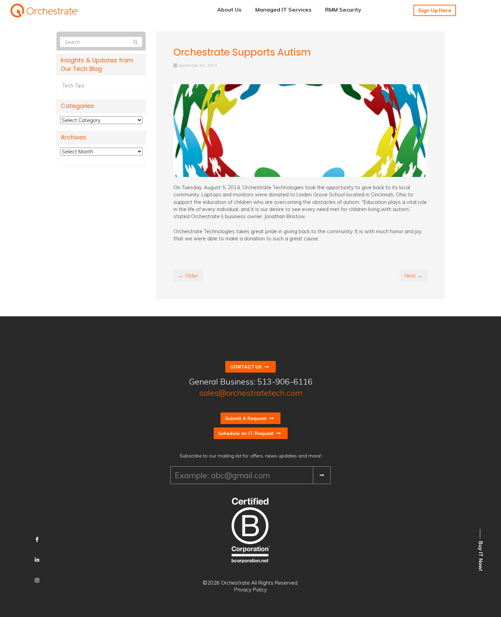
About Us (229, 9)
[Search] (135, 42)
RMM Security (343, 9)
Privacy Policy (250, 589)
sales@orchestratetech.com (250, 393)
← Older (188, 275)
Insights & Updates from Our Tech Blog (97, 64)
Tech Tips (73, 85)
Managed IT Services (283, 9)
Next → (413, 275)
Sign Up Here (434, 10)
